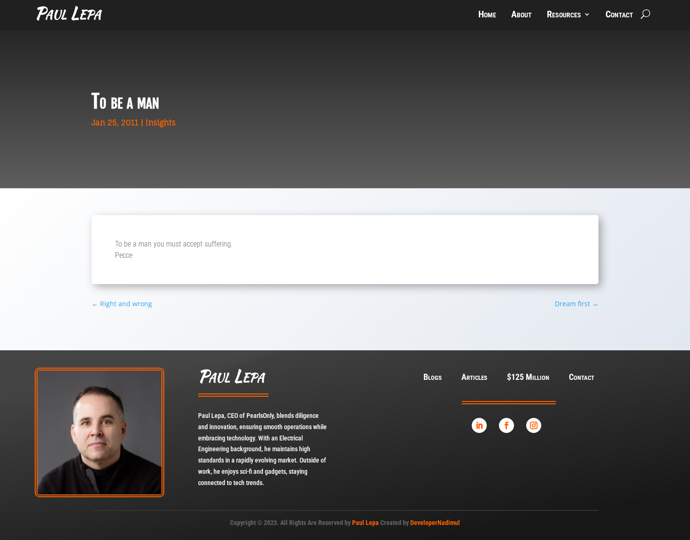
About (521, 15)
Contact (619, 15)
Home (487, 15)
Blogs (432, 378)
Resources (564, 15)
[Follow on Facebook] (506, 425)
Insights (161, 122)
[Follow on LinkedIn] (479, 425)
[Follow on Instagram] (533, 425)
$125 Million (528, 378)
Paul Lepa (365, 522)
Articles (474, 378)
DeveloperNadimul (435, 522)
